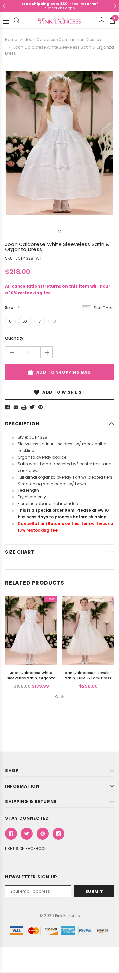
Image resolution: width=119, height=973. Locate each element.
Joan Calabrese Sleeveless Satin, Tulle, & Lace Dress (88, 675)
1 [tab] (59, 231)
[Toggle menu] (6, 21)
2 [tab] (62, 696)
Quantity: (14, 338)
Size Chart (104, 308)
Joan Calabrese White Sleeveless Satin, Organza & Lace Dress (31, 678)
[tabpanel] (59, 143)
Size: (10, 307)
